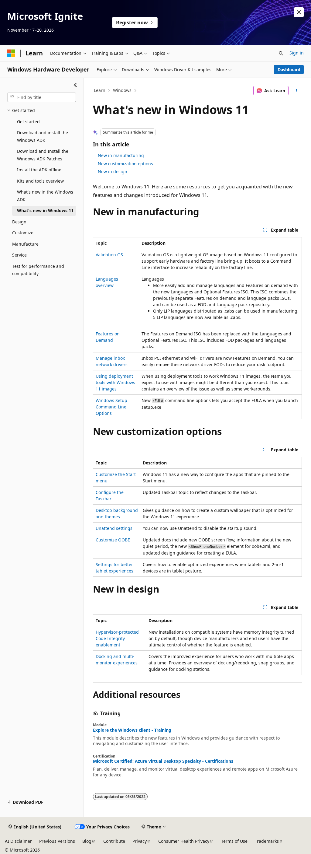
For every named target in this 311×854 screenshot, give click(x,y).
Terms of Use (234, 841)
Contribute (114, 841)
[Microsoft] (11, 53)
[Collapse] (75, 85)
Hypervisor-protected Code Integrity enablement (117, 638)
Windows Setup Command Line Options (111, 406)
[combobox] (41, 97)
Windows (122, 90)
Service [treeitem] (19, 255)
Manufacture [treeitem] (25, 244)
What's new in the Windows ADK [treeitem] (45, 195)
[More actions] (296, 91)
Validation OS (109, 254)
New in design (112, 171)
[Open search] (281, 53)
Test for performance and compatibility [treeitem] (38, 270)
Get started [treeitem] (28, 121)
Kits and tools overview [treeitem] (40, 181)
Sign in (296, 53)
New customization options (125, 163)
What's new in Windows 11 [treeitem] (45, 210)
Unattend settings (114, 528)
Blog (86, 841)
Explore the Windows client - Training (132, 730)
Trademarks (267, 841)
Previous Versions (57, 841)
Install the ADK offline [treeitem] (39, 170)
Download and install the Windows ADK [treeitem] (42, 136)
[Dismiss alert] (299, 12)
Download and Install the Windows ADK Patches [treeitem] (42, 155)
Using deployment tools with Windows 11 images (115, 382)
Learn (99, 90)
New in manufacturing (121, 155)
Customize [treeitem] (22, 233)
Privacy (139, 841)
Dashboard (289, 69)
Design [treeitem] (19, 222)
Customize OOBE (113, 540)
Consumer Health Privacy (183, 841)
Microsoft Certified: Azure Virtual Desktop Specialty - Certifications (163, 761)
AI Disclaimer (18, 841)
